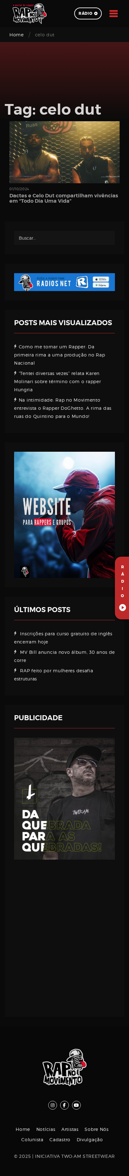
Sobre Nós (96, 1129)
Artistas (70, 1129)
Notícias (45, 1129)
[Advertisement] (64, 933)
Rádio (86, 13)
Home (16, 34)
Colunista (32, 1139)
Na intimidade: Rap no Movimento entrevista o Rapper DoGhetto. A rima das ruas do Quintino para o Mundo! (62, 408)
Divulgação (90, 1139)
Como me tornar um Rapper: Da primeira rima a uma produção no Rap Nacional (59, 355)
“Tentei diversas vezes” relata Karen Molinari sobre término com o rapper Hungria (57, 381)
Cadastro (59, 1139)
